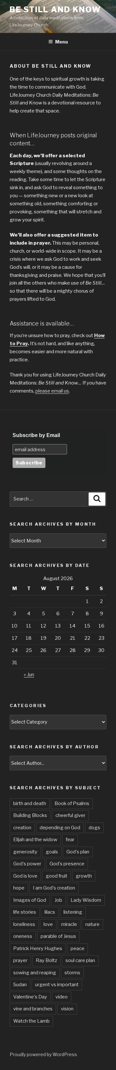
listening (72, 912)
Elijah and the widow (35, 839)
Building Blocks (30, 815)
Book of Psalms (71, 803)
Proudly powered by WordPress (43, 1054)
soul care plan (80, 960)
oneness (22, 936)
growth (84, 876)
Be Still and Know (55, 9)
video (61, 997)
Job (58, 900)
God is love (25, 876)
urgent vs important (57, 984)
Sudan (20, 984)
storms (72, 973)
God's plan (77, 852)
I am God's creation (54, 888)
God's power (27, 864)
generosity (25, 852)
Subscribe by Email (36, 435)
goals (52, 852)
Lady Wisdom (86, 900)
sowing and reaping (34, 973)
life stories (24, 912)
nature (92, 924)
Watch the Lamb (31, 1021)
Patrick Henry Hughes (37, 948)
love (48, 924)
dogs (94, 828)
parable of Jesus (58, 936)
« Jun (29, 674)
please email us (52, 391)
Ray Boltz (46, 960)
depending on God (60, 828)
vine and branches (33, 1009)
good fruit (56, 876)
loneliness (24, 924)
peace (77, 948)
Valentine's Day (30, 997)
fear (70, 839)
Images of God (29, 900)
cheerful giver (70, 815)
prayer (20, 960)
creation (22, 828)
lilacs (49, 912)
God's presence (67, 864)
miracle (69, 924)
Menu (61, 41)
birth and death (29, 803)
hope (18, 888)
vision (67, 1009)
